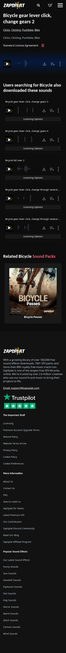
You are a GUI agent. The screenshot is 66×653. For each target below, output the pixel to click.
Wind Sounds (10, 633)
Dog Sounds (9, 600)
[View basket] (50, 5)
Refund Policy (10, 436)
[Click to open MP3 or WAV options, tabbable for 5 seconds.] (44, 64)
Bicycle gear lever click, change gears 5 (26, 101)
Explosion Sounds (12, 586)
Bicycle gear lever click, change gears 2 (27, 19)
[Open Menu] (60, 5)
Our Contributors (12, 521)
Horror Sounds (11, 606)
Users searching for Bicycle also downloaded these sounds (32, 88)
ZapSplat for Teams (13, 508)
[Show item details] (60, 64)
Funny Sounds (10, 566)
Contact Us (9, 488)
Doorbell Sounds (12, 580)
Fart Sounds (9, 593)
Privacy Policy (10, 450)
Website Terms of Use (14, 443)
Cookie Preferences (13, 463)
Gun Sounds (9, 573)
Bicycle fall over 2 (14, 160)
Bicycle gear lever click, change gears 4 (26, 130)
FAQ (5, 494)
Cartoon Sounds (11, 626)
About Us (8, 481)
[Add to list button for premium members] (52, 64)
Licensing (8, 423)
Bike (37, 30)
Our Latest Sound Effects (16, 559)
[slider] (26, 63)
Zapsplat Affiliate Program (17, 541)
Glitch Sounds (10, 620)
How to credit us (12, 501)
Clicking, (16, 30)
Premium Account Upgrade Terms (21, 430)
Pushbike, (28, 30)
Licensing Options (33, 119)
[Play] (7, 64)
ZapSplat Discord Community (18, 528)
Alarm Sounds (10, 613)
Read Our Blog (11, 535)
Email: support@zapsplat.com (21, 388)
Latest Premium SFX (13, 515)
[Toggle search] (38, 5)
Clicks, (7, 30)
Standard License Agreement (20, 45)
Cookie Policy (10, 456)
